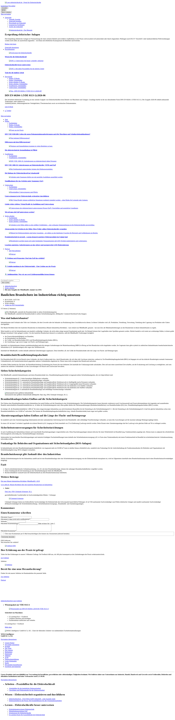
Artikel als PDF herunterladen (14, 305)
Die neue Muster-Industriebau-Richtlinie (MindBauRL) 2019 (20, 481)
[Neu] (25, 91)
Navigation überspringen (9, 639)
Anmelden (4, 8)
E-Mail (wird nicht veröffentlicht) (15, 519)
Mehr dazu (8, 627)
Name (6, 517)
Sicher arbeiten (9, 288)
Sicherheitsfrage (10, 523)
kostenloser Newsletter (8, 6)
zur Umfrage (5, 558)
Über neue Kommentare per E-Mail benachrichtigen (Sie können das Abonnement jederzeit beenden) (37, 534)
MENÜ (3, 10)
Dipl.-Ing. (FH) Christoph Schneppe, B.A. (18, 491)
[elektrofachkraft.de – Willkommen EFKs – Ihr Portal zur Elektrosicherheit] (23, 2)
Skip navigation (6, 14)
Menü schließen (6, 12)
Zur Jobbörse (5, 577)
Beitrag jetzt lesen (10, 44)
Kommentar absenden (8, 537)
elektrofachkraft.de (11, 286)
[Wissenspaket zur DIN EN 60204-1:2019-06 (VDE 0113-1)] (29, 609)
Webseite (4, 521)
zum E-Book (9, 107)
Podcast (3, 580)
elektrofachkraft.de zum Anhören (11, 601)
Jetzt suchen (5, 282)
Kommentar (8, 531)
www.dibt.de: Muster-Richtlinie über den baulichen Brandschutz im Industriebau (26, 485)
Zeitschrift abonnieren (12, 47)
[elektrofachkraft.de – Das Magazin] (20, 30)
